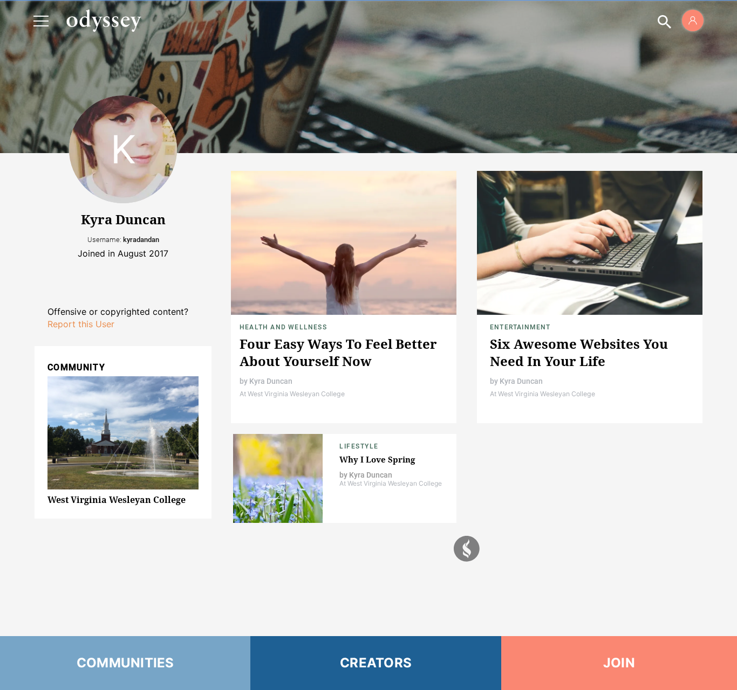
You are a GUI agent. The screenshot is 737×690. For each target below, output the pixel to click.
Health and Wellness (283, 327)
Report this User (80, 324)
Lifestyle (359, 446)
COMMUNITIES (125, 663)
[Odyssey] (103, 20)
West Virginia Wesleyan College (116, 500)
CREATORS (376, 663)
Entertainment (520, 327)
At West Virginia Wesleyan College (292, 394)
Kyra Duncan (270, 381)
